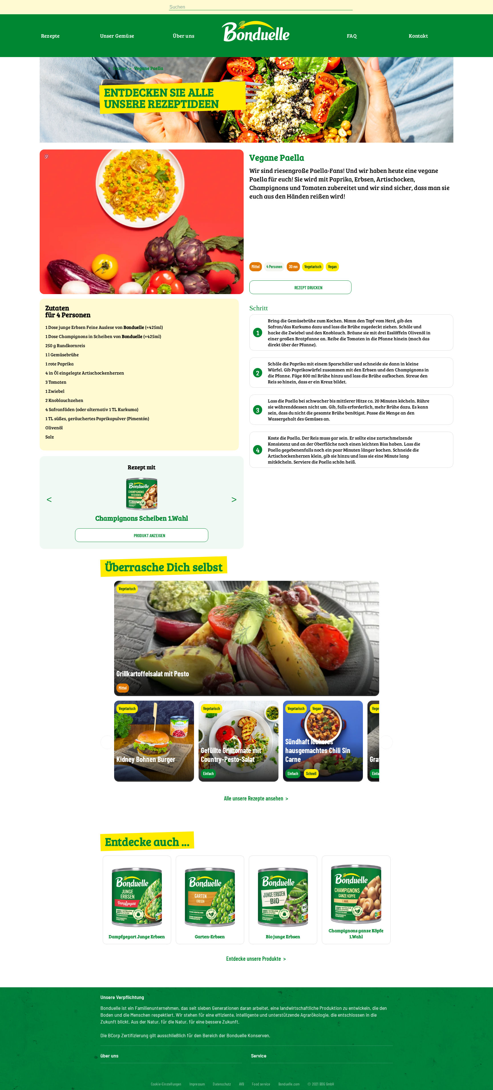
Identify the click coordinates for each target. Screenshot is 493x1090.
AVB (241, 1083)
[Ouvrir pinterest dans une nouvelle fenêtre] (103, 8)
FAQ (352, 35)
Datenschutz (222, 1083)
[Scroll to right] (386, 742)
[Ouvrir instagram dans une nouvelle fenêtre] (131, 8)
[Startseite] (103, 67)
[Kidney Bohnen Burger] (154, 778)
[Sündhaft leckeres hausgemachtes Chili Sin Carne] (323, 778)
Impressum (197, 1083)
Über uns (183, 35)
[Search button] (358, 7)
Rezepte (50, 35)
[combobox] (261, 7)
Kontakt (418, 35)
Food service (261, 1083)
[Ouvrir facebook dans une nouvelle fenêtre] (117, 8)
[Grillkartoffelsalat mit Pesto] (246, 693)
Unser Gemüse (117, 35)
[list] (246, 742)
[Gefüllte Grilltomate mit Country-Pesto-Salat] (238, 778)
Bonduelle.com (289, 1083)
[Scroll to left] (107, 742)
